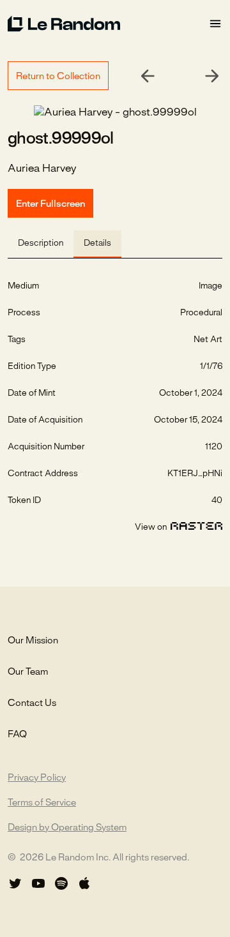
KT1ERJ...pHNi (194, 474)
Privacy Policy (37, 778)
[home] (108, 23)
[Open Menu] (215, 24)
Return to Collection (58, 76)
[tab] (40, 244)
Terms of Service (42, 802)
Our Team (28, 672)
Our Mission (33, 640)
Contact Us (32, 703)
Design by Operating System (67, 827)
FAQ (17, 734)
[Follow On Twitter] (15, 883)
